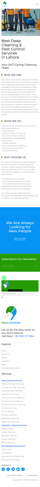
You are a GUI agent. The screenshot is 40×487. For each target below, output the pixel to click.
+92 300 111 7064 (24, 336)
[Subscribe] (36, 266)
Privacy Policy (32, 475)
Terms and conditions (15, 475)
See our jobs (20, 238)
